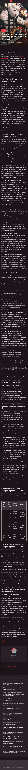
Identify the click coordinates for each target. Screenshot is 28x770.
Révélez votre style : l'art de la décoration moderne (13, 704)
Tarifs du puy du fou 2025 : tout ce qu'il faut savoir (13, 683)
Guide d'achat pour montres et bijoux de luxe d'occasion (13, 728)
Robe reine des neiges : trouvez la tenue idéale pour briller (13, 732)
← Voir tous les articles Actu (8, 666)
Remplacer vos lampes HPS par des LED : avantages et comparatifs (13, 747)
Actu (3, 30)
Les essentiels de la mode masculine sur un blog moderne (13, 699)
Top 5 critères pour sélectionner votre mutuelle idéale (12, 718)
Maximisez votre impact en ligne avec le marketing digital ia (13, 742)
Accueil (3, 47)
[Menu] (16, 1)
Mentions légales (11, 763)
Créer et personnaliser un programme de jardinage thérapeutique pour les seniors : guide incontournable (13, 694)
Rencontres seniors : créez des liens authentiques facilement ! (12, 723)
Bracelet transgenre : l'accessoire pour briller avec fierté (12, 713)
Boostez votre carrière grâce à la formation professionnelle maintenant (14, 751)
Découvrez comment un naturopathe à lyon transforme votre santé (14, 688)
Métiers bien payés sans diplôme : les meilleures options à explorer (12, 709)
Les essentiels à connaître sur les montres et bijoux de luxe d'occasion (13, 737)
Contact (19, 763)
